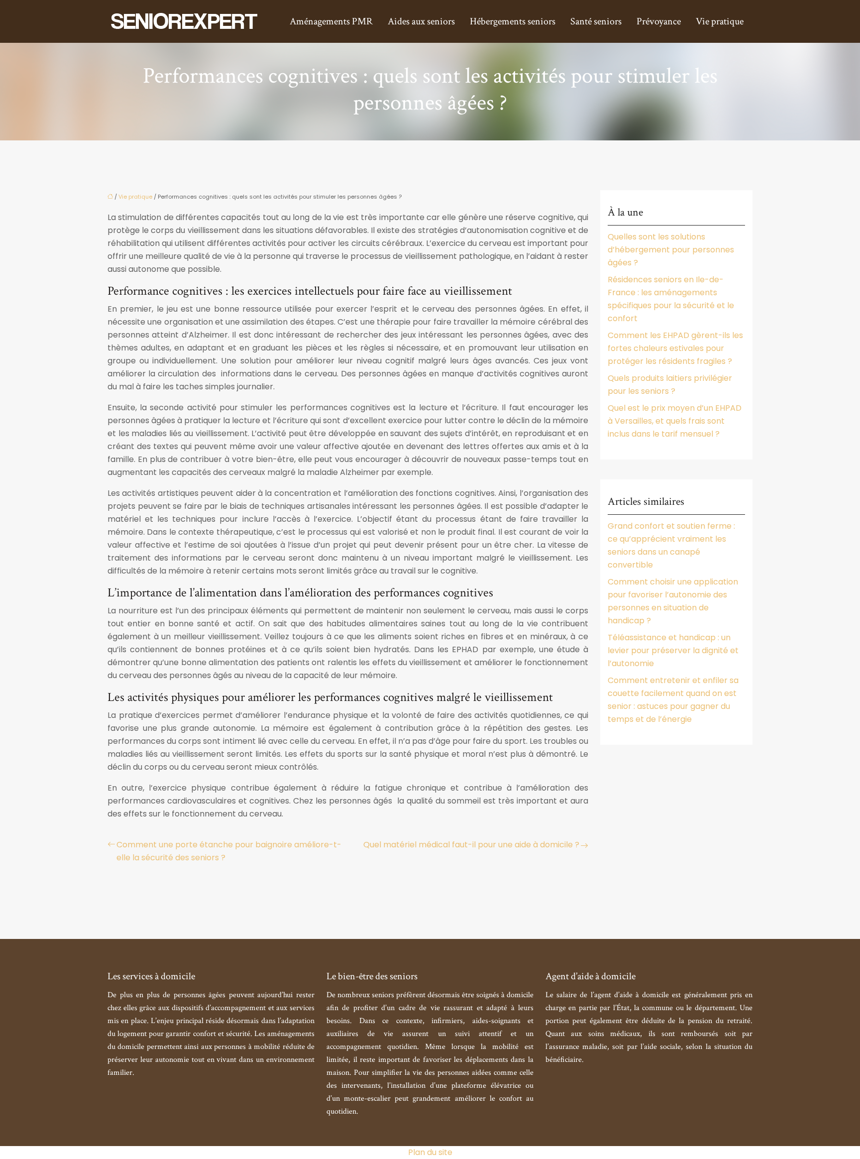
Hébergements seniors (512, 21)
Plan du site (430, 1152)
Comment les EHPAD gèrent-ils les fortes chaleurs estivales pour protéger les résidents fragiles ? (675, 348)
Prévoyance (659, 21)
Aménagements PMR (331, 21)
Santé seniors (596, 21)
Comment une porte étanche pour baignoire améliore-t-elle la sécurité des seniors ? (228, 851)
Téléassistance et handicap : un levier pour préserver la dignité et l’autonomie (673, 650)
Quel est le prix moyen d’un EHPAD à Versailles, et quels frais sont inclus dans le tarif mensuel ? (675, 421)
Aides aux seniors (421, 21)
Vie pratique (720, 21)
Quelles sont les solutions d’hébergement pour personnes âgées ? (671, 249)
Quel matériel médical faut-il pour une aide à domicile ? (471, 844)
